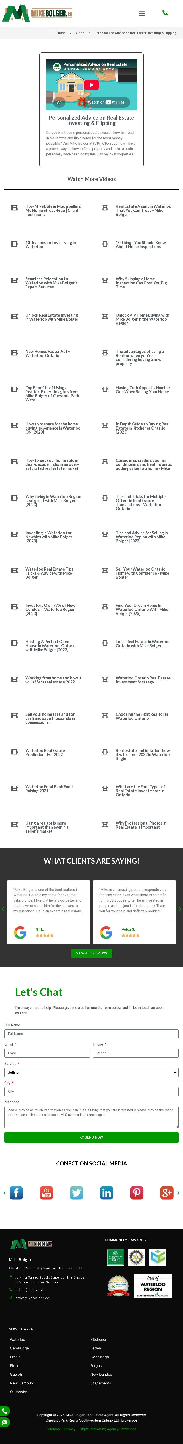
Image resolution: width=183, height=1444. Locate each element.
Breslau (16, 1357)
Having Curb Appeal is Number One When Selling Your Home (143, 389)
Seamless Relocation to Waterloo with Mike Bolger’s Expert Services (51, 282)
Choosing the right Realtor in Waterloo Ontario (142, 716)
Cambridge (19, 1348)
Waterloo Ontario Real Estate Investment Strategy (143, 679)
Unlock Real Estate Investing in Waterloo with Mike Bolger (51, 317)
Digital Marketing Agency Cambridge (107, 1429)
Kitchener (98, 1339)
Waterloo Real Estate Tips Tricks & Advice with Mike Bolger (49, 573)
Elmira (15, 1365)
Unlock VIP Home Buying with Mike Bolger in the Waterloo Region (142, 319)
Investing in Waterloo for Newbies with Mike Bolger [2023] (48, 536)
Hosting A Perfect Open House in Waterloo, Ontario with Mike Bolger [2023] (50, 645)
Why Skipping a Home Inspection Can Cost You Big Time (141, 282)
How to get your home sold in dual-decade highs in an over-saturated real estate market (52, 464)
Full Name (12, 1025)
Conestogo (99, 1357)
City (7, 1083)
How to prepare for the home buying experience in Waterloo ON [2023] (53, 427)
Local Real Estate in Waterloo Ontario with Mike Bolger (143, 643)
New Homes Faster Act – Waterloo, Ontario (47, 353)
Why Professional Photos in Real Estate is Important (141, 825)
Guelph (16, 1374)
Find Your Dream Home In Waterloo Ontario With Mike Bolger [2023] (142, 609)
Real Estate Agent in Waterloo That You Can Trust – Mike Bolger (143, 210)
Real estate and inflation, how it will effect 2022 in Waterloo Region (143, 754)
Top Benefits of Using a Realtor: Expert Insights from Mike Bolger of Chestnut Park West (52, 393)
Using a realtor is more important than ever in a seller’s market (47, 827)
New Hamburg (22, 1383)
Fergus (96, 1365)
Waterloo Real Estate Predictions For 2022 (45, 752)
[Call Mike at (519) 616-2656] (165, 12)
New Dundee (101, 1374)
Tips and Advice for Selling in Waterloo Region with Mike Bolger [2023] (142, 536)
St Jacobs (18, 1392)
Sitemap (53, 1429)
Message (11, 1102)
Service (10, 1064)
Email (9, 1044)
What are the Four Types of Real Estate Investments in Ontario (140, 790)
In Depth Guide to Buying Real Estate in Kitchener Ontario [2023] (143, 427)
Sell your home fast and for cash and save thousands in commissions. (50, 718)
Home (61, 33)
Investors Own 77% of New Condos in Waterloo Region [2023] (50, 609)
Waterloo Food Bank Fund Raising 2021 (49, 788)
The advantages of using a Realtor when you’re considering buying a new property (140, 357)
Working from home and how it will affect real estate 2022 (53, 679)
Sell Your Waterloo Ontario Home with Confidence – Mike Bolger (142, 573)
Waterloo (17, 1339)
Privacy (69, 1429)
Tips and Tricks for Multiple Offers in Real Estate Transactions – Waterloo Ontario (141, 502)
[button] (142, 14)
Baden (95, 1348)
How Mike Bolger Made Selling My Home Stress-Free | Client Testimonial (53, 210)
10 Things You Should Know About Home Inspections (141, 244)
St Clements (100, 1383)
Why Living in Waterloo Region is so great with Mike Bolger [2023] (53, 500)
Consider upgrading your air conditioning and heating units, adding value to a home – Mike (144, 464)
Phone (98, 1044)
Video (80, 33)
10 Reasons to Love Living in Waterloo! (50, 244)
